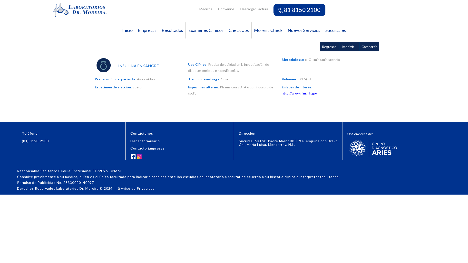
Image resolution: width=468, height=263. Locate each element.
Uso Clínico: (197, 64)
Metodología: (293, 59)
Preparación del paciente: (115, 79)
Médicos (205, 9)
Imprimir (348, 47)
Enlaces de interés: (297, 87)
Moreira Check (268, 30)
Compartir (369, 47)
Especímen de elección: (113, 87)
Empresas (147, 30)
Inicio (127, 30)
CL (306, 59)
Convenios (226, 9)
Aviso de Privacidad (137, 188)
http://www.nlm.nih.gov (300, 93)
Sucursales (335, 30)
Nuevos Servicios (304, 30)
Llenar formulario (145, 141)
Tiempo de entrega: (204, 79)
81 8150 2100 (302, 9)
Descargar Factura (254, 9)
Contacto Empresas (147, 148)
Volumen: (289, 79)
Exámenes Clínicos (206, 30)
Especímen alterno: (203, 87)
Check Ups (239, 30)
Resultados (172, 30)
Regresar (329, 47)
